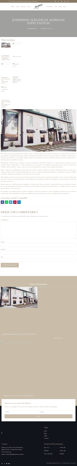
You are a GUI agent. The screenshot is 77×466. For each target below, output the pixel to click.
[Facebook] (55, 1)
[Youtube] (61, 1)
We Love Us (17, 56)
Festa (17, 6)
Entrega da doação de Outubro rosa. (19, 396)
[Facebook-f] (2, 463)
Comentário (5, 220)
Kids (29, 6)
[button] (2, 202)
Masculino (50, 6)
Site (2, 257)
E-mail (3, 249)
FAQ (56, 6)
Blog (60, 6)
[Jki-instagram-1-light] (4, 463)
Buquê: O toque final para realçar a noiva (17, 79)
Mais (64, 6)
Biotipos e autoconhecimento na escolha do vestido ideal (9, 103)
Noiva (13, 6)
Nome (3, 242)
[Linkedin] (68, 1)
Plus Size (23, 6)
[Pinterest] (65, 1)
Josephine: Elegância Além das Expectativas (7, 57)
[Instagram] (58, 1)
